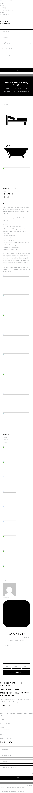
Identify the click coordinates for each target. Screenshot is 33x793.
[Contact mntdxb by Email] (16, 627)
